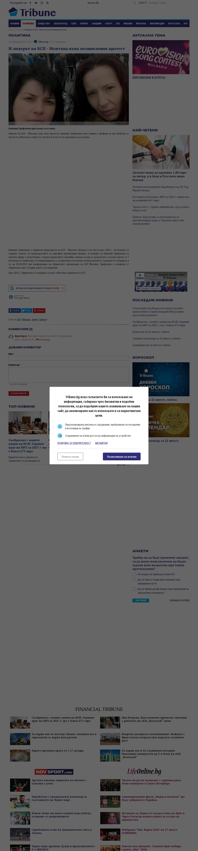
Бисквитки (101, 443)
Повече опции (70, 456)
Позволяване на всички (121, 456)
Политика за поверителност (74, 443)
